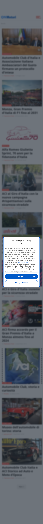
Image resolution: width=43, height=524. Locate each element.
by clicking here (23, 262)
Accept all (21, 277)
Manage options (21, 283)
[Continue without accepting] (21, 243)
